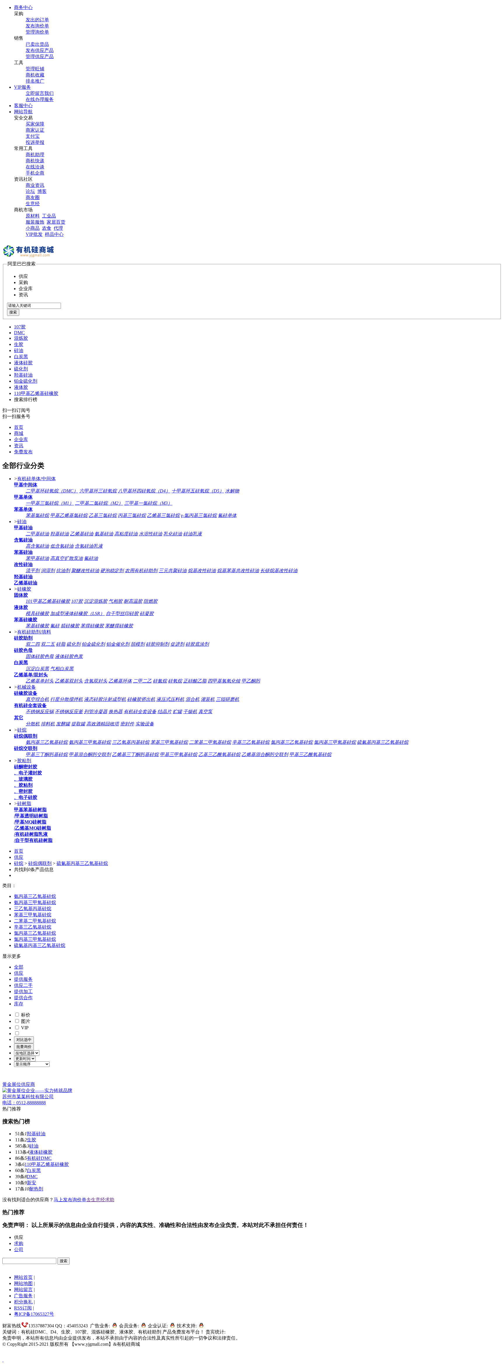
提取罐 (78, 723)
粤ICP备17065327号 (34, 1314)
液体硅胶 (23, 362)
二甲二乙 (142, 680)
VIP (24, 1027)
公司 (18, 1249)
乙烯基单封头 (40, 680)
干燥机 (190, 711)
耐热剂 (36, 1188)
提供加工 (23, 991)
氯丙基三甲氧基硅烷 (335, 742)
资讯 (18, 445)
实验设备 (144, 723)
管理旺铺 (35, 68)
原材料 (33, 215)
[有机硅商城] (28, 258)
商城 (18, 433)
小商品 (33, 228)
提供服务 (23, 979)
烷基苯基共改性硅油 (238, 570)
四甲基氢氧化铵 (224, 680)
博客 (42, 191)
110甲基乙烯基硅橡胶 (36, 393)
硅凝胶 (147, 613)
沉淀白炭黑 (37, 668)
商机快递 (35, 160)
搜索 (13, 312)
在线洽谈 (35, 166)
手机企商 (35, 172)
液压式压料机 (170, 699)
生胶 (18, 344)
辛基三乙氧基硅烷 (251, 742)
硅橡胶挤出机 (141, 699)
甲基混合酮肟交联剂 (90, 754)
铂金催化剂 (118, 644)
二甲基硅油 (37, 533)
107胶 (20, 326)
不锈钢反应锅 (40, 711)
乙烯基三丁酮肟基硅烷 (135, 754)
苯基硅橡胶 (37, 625)
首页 (18, 427)
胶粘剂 (24, 760)
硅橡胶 (24, 588)
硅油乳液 (192, 533)
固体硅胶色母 (40, 656)
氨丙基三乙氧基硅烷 (47, 742)
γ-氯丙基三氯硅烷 (199, 515)
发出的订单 (37, 19)
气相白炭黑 (62, 668)
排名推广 (35, 81)
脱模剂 (138, 644)
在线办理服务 (40, 99)
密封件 (127, 723)
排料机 (48, 723)
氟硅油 (91, 558)
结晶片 (165, 711)
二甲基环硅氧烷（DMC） (52, 490)
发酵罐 (63, 723)
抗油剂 (63, 570)
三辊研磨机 (227, 699)
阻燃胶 (151, 601)
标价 (25, 1014)
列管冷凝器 (95, 711)
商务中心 (23, 7)
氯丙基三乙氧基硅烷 (292, 742)
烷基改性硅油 (202, 570)
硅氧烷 (175, 680)
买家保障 (35, 123)
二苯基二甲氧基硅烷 (210, 742)
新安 (31, 1182)
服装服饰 (35, 222)
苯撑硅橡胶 (92, 625)
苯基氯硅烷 (37, 515)
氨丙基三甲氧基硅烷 (90, 742)
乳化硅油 (172, 533)
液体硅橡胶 (40, 1152)
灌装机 (208, 699)
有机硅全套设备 (140, 711)
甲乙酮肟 (251, 680)
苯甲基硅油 (37, 558)
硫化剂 (21, 368)
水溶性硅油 (150, 533)
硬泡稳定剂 (112, 570)
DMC (19, 332)
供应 (18, 857)
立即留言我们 (40, 93)
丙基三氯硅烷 (132, 515)
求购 (18, 1243)
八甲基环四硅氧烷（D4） (144, 490)
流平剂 (33, 570)
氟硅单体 (227, 515)
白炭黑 (21, 356)
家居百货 (56, 222)
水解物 (232, 490)
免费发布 (23, 451)
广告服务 (23, 1295)
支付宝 (33, 136)
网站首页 (23, 1277)
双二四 (33, 644)
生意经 (33, 203)
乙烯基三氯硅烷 (163, 515)
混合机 (193, 699)
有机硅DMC (39, 1158)
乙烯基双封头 (69, 680)
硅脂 (60, 644)
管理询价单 (37, 31)
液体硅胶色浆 (69, 656)
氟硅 (55, 625)
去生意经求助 (100, 1199)
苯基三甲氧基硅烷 (169, 742)
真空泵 (205, 711)
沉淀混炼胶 (95, 601)
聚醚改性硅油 (85, 570)
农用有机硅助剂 (141, 570)
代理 (58, 228)
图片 (25, 1021)
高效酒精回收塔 (102, 723)
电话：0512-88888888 (24, 1102)
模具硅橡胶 (37, 613)
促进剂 (177, 644)
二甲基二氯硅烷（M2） (99, 503)
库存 (18, 1003)
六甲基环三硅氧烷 (98, 490)
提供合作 (23, 997)
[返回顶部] (3, 1359)
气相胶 (115, 601)
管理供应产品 (40, 56)
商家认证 (35, 130)
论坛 (30, 191)
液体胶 (21, 387)
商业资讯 (35, 185)
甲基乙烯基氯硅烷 (69, 515)
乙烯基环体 (120, 680)
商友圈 (33, 197)
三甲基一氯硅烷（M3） (148, 503)
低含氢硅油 (62, 546)
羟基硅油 (23, 374)
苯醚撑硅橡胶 (119, 625)
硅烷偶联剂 (40, 863)
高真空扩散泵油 (66, 558)
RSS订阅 (23, 1307)
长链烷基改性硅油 (279, 570)
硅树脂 (24, 803)
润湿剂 (48, 570)
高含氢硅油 (37, 546)
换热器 (115, 711)
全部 (18, 966)
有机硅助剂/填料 (34, 631)
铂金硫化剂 (25, 381)
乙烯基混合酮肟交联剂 (265, 754)
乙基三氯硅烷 (103, 515)
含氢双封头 (95, 680)
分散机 (33, 723)
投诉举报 (35, 142)
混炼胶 (21, 338)
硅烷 (22, 729)
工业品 (49, 215)
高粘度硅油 (126, 533)
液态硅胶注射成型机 (105, 699)
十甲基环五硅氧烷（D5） (198, 490)
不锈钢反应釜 (69, 711)
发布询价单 (37, 25)
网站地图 (23, 1283)
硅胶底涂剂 (197, 644)
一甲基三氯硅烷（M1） (50, 503)
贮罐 (177, 711)
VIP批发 (34, 234)
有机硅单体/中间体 (36, 478)
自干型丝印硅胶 (122, 613)
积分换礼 (23, 1301)
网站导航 (23, 111)
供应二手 (23, 985)
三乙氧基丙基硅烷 (130, 742)
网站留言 (23, 1289)
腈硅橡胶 (70, 625)
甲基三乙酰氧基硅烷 (310, 754)
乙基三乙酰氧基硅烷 (219, 754)
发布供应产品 (40, 50)
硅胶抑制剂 (157, 644)
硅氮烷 (160, 680)
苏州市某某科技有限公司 (28, 1096)
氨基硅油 (103, 533)
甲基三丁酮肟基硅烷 (47, 754)
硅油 (18, 350)
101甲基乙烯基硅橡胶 (48, 601)
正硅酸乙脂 (194, 680)
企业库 (21, 439)
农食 (46, 228)
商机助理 (35, 154)
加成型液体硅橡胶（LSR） (77, 613)
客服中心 (23, 105)
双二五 (48, 644)
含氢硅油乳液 (89, 546)
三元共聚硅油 (173, 570)
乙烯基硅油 (81, 533)
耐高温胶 (133, 601)
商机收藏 (35, 74)
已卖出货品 (37, 44)
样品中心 (54, 234)
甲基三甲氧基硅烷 (178, 754)
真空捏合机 (37, 699)
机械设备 (26, 687)
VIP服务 (22, 87)
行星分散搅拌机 (66, 699)
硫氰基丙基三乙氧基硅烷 (382, 742)
